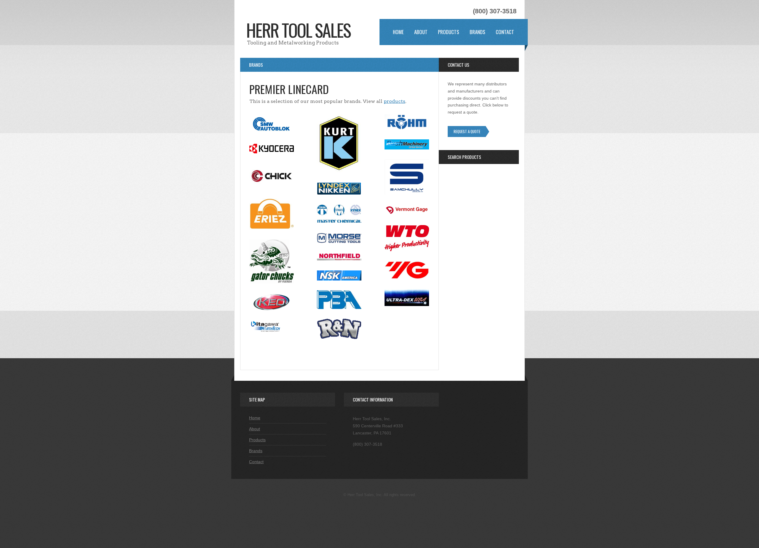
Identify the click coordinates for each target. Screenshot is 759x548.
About (421, 32)
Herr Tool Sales (298, 29)
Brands (477, 32)
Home (398, 32)
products (394, 101)
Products (448, 32)
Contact (505, 32)
